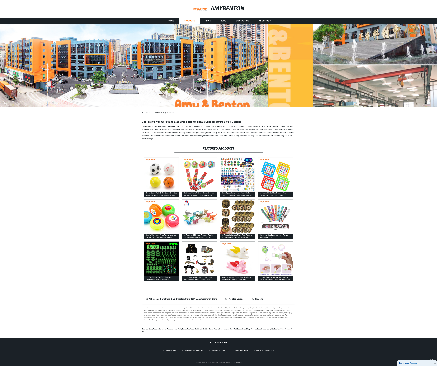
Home (171, 21)
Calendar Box (147, 329)
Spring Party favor (169, 350)
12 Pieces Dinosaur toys (265, 350)
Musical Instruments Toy (223, 329)
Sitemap (239, 362)
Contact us (242, 21)
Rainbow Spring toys (218, 350)
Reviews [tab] (259, 299)
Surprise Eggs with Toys (194, 350)
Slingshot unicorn (241, 350)
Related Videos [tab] (236, 299)
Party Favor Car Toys (186, 329)
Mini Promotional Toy (242, 329)
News (208, 21)
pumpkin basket (273, 329)
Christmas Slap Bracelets (164, 112)
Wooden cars (172, 329)
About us (264, 21)
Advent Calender (159, 329)
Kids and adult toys (258, 329)
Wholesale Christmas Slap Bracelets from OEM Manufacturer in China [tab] (183, 299)
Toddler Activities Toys (204, 329)
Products (189, 21)
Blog (223, 21)
